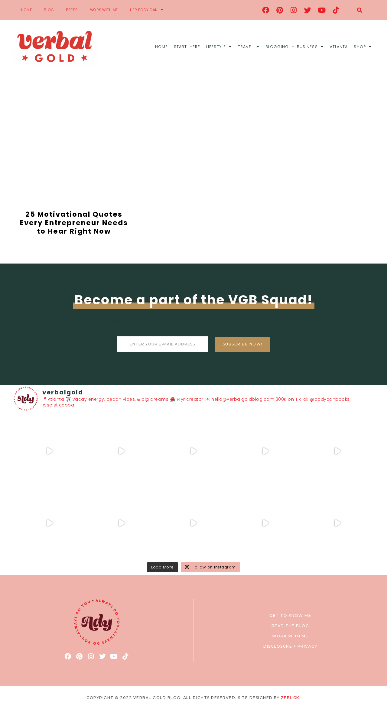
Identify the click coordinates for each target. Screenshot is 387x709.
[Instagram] (294, 10)
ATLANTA (339, 47)
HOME (26, 9)
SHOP (360, 47)
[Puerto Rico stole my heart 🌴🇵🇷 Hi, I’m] (265, 451)
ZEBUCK (290, 697)
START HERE (187, 47)
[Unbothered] (49, 523)
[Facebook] (266, 10)
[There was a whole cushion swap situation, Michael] (49, 451)
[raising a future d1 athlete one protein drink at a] (121, 523)
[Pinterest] (280, 10)
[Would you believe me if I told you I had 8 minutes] (265, 523)
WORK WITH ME (104, 9)
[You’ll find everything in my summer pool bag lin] (121, 451)
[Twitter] (308, 10)
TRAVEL (245, 47)
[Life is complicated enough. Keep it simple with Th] (337, 523)
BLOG (49, 9)
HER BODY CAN (144, 9)
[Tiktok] (336, 10)
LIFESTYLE (216, 47)
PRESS (72, 9)
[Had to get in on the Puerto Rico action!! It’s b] (193, 451)
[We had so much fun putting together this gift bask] (337, 451)
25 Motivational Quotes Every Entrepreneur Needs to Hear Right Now (74, 222)
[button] (360, 10)
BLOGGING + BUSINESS (291, 47)
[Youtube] (322, 10)
